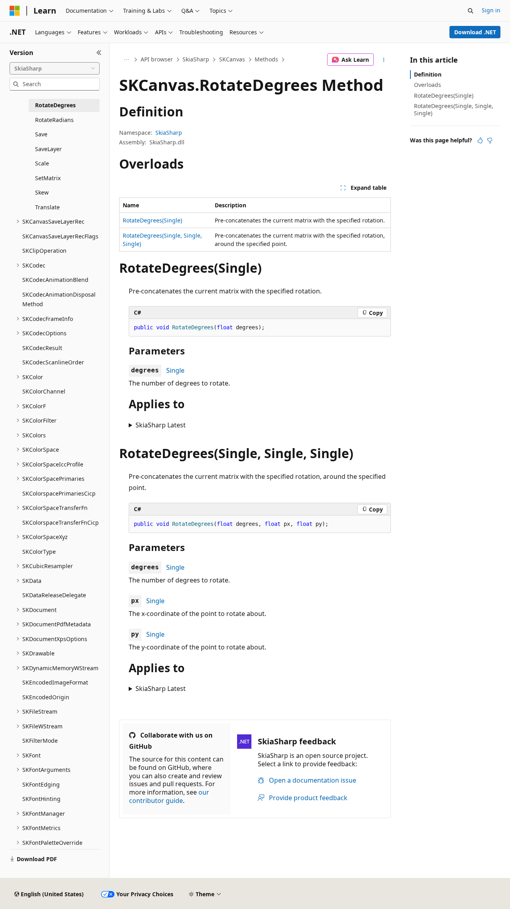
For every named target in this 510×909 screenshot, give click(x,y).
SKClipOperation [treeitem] (44, 250)
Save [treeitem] (41, 134)
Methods (266, 59)
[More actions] (384, 59)
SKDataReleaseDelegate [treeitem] (54, 595)
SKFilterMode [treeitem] (40, 740)
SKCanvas (232, 59)
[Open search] (471, 11)
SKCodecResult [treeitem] (42, 348)
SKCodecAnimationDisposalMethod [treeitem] (59, 299)
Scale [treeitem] (42, 163)
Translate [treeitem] (47, 207)
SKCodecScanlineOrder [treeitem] (53, 362)
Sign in (491, 10)
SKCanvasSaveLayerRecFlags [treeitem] (60, 236)
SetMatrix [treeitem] (48, 178)
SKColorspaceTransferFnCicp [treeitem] (60, 522)
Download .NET (475, 32)
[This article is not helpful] (489, 140)
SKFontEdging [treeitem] (41, 784)
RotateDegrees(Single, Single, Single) (453, 109)
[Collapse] (99, 52)
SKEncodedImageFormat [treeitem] (55, 682)
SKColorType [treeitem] (39, 551)
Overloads (427, 85)
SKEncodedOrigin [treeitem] (45, 697)
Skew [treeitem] (42, 192)
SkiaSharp (195, 59)
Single (175, 370)
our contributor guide (169, 796)
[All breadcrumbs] (126, 59)
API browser (157, 59)
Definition (427, 74)
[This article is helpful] (480, 140)
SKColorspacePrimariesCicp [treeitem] (59, 493)
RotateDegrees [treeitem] (55, 105)
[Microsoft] (15, 11)
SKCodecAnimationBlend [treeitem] (55, 279)
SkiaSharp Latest (160, 425)
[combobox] (55, 68)
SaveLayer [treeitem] (48, 149)
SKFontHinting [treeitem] (41, 799)
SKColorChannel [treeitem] (43, 391)
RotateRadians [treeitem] (54, 120)
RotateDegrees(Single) (152, 220)
